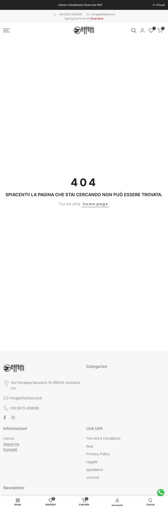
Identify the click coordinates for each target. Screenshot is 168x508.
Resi (89, 446)
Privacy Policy (98, 454)
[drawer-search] (133, 30)
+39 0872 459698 (70, 14)
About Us (11, 444)
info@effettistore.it (103, 14)
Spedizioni (94, 469)
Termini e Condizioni (103, 438)
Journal (92, 477)
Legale (91, 461)
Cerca (8, 438)
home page (95, 203)
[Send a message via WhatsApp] (161, 492)
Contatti (10, 449)
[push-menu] (6, 30)
